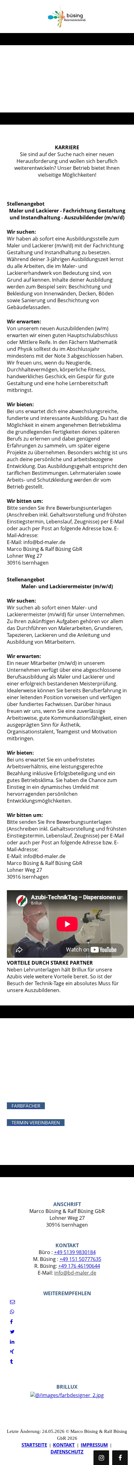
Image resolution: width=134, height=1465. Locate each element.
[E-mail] (12, 1301)
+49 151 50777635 (80, 1259)
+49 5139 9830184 (75, 1252)
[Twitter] (12, 1331)
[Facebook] (11, 1321)
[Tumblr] (11, 1361)
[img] (67, 16)
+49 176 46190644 (79, 1265)
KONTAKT (64, 1445)
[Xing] (12, 1351)
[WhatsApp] (12, 1311)
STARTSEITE (34, 1445)
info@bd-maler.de (75, 1272)
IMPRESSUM (94, 1445)
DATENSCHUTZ (67, 1451)
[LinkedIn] (12, 1341)
